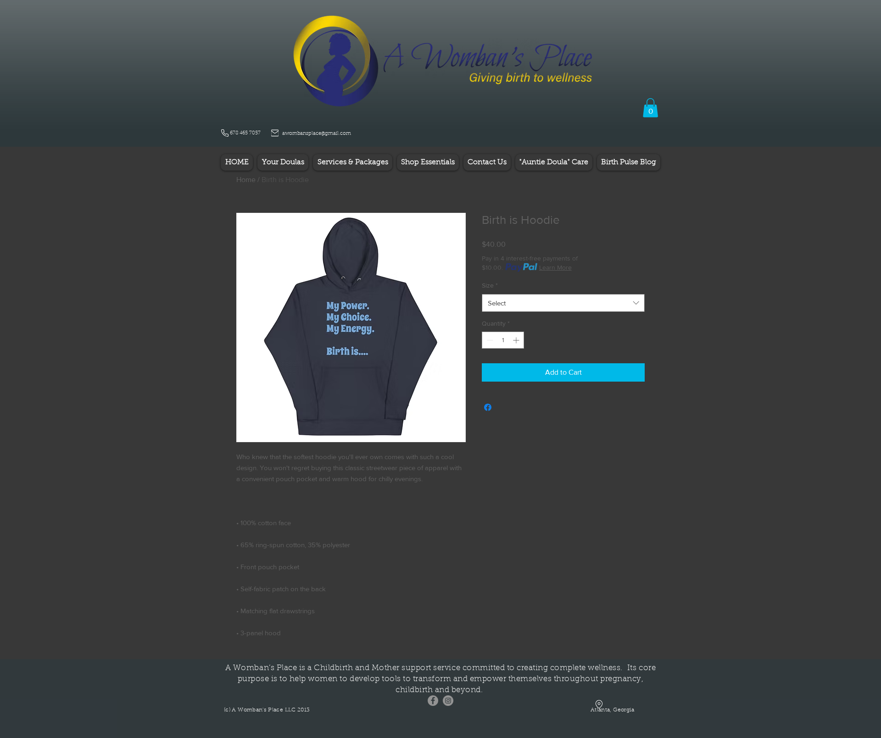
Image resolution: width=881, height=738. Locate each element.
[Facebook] (433, 700)
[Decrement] (489, 340)
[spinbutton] (503, 340)
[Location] (599, 704)
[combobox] (563, 303)
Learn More (555, 267)
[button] (650, 107)
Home (246, 179)
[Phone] (225, 133)
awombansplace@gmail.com (316, 133)
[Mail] (275, 133)
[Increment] (517, 340)
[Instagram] (448, 700)
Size (490, 285)
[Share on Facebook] (487, 407)
